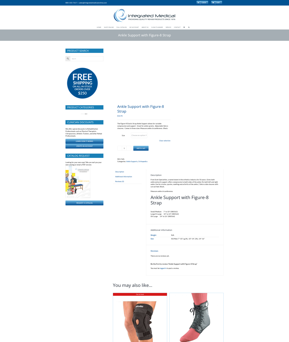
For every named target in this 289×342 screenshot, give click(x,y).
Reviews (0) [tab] (119, 181)
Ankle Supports (132, 161)
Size (123, 135)
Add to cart (141, 148)
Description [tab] (119, 172)
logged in (163, 268)
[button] (189, 27)
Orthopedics (143, 161)
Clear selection (164, 141)
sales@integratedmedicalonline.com (93, 3)
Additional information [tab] (123, 177)
